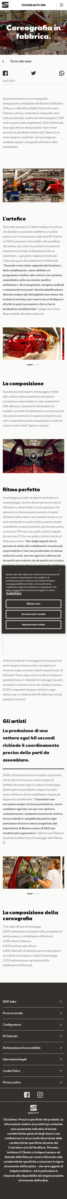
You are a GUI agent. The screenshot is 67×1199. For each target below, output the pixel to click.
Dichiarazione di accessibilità (21, 1047)
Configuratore (12, 1024)
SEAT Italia (9, 1001)
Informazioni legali (15, 1059)
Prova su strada (13, 1013)
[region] (33, 599)
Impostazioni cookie (33, 624)
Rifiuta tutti (33, 604)
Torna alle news (21, 61)
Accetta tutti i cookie (34, 614)
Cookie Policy (11, 1070)
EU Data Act (10, 1036)
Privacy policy (12, 1082)
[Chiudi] (60, 570)
